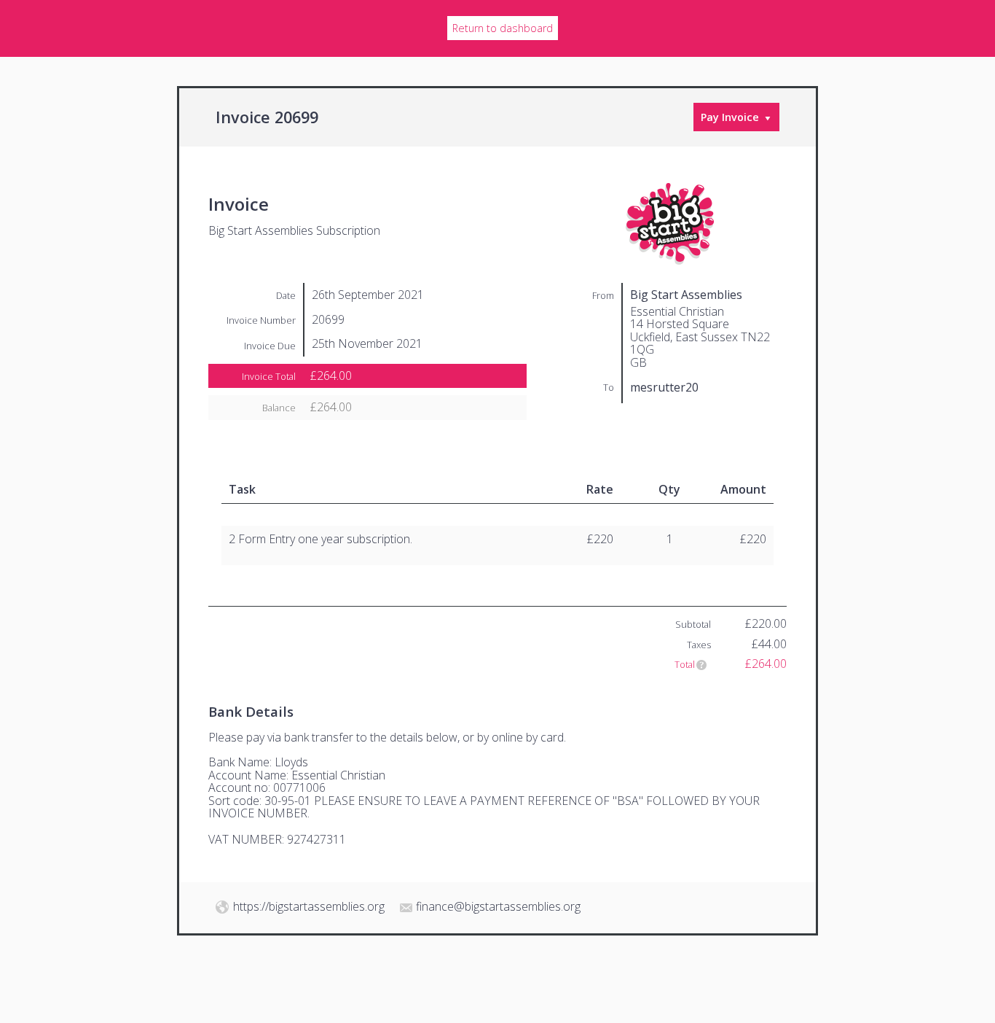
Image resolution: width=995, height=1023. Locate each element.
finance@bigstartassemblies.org (498, 906)
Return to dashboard (502, 28)
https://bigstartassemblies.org (309, 906)
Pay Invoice (730, 117)
